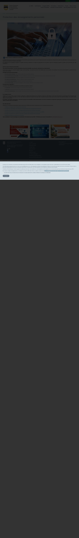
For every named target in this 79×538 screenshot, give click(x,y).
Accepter (6, 175)
